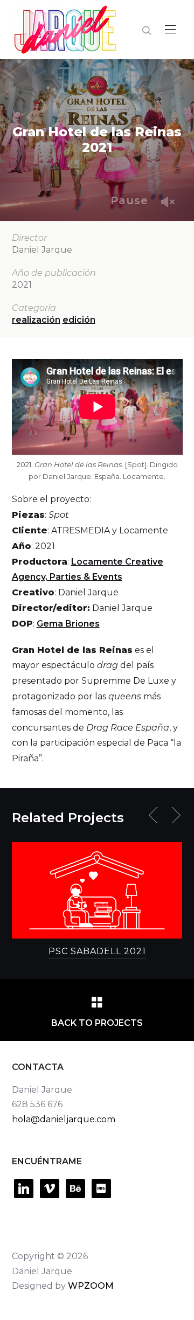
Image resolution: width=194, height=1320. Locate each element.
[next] (174, 815)
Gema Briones (68, 624)
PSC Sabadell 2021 (97, 951)
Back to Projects (97, 1023)
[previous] (155, 815)
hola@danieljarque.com (63, 1119)
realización (36, 320)
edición (79, 320)
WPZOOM (91, 1286)
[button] (170, 29)
